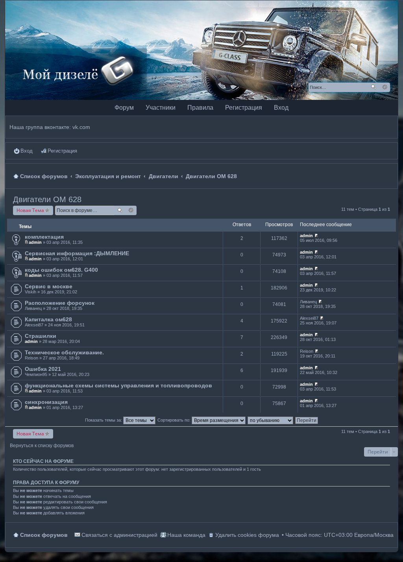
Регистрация (243, 107)
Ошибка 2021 (43, 369)
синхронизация (46, 402)
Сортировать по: (174, 420)
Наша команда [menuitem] (186, 535)
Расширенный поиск (384, 87)
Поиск (373, 87)
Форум (124, 107)
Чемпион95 (36, 374)
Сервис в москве (48, 286)
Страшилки (40, 336)
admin (35, 242)
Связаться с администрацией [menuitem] (119, 535)
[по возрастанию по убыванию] (271, 420)
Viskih (30, 291)
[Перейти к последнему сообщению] (316, 235)
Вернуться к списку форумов (42, 445)
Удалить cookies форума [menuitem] (247, 535)
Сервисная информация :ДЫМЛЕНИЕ (77, 253)
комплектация (44, 237)
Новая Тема (30, 210)
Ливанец (33, 308)
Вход (281, 107)
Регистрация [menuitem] (62, 151)
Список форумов (44, 535)
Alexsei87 (34, 324)
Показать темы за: (104, 420)
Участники (161, 107)
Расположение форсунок (59, 303)
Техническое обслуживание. (64, 352)
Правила (200, 107)
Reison (31, 358)
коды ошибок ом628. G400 (61, 270)
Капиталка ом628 (48, 319)
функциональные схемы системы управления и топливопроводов (118, 385)
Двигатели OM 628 (47, 199)
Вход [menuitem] (26, 151)
